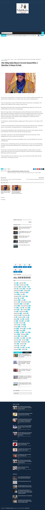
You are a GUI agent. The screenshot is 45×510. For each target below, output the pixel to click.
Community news (17, 290)
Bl (27, 286)
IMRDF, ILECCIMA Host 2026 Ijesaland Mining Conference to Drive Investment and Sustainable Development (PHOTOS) (25, 407)
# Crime (5, 168)
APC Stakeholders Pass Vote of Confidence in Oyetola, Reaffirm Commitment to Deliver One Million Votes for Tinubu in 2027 (24, 377)
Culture (15, 294)
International (16, 313)
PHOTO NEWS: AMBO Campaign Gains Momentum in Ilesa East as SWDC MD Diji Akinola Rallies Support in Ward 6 (25, 433)
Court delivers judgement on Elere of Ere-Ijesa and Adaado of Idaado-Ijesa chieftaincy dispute (25, 486)
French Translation (24, 305)
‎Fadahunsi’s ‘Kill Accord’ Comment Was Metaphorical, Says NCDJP (23, 467)
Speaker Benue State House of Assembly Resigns (25, 495)
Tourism (15, 345)
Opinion (21, 330)
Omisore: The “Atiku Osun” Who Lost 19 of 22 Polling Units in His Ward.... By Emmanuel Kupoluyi (24, 370)
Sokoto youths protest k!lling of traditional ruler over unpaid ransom (6, 192)
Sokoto (15, 59)
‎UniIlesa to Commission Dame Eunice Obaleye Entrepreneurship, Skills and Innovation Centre (25, 228)
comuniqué (26, 290)
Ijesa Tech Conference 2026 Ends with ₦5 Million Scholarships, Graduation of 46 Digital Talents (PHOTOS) (25, 427)
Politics (15, 334)
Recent (18, 352)
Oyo (20, 332)
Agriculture (16, 286)
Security (12, 59)
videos (26, 347)
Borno (15, 288)
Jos (26, 317)
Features (36, 35)
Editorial (15, 298)
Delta (22, 294)
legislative (21, 322)
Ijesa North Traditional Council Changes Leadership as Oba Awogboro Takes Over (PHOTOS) (25, 414)
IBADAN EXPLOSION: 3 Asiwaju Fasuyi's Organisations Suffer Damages (24, 236)
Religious (15, 336)
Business (20, 288)
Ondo (15, 330)
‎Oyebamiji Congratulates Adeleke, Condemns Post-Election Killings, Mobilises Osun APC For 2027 (25, 384)
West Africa (16, 349)
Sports (15, 343)
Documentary (16, 296)
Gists (15, 307)
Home (3, 59)
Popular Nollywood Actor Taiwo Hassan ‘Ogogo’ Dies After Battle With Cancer (24, 455)
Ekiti (22, 300)
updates (15, 347)
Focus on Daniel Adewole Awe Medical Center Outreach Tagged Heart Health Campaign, (24, 477)
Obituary (21, 328)
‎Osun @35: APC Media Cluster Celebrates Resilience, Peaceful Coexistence (24, 444)
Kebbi (26, 319)
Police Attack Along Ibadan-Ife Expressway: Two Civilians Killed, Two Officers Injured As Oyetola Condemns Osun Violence (25, 241)
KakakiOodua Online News (10, 508)
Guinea (21, 307)
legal (15, 322)
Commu (27, 288)
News (8, 59)
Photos (26, 332)
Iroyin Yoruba (24, 315)
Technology (22, 343)
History (15, 309)
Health (26, 307)
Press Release (23, 334)
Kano (21, 319)
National (15, 326)
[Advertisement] (22, 23)
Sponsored (16, 341)
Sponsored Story (24, 341)
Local (22, 324)
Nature (22, 326)
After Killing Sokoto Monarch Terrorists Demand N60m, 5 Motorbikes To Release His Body (17, 192)
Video (21, 347)
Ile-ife (15, 311)
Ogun (28, 328)
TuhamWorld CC (27, 508)
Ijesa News (25, 309)
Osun (15, 332)
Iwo (14, 317)
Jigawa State (20, 317)
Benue (23, 286)
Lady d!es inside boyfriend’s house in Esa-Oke (24, 481)
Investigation (16, 315)
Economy (23, 296)
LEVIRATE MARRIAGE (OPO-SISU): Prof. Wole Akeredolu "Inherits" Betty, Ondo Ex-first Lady (25, 232)
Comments (27, 352)
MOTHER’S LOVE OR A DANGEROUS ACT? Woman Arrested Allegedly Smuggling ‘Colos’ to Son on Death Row (24, 355)
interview (24, 313)
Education (16, 300)
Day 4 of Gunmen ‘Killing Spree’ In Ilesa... (24, 245)
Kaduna (15, 319)
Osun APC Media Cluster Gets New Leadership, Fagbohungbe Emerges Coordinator (24, 449)
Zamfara (23, 349)
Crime (6, 59)
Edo (21, 298)
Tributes (21, 345)
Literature (16, 324)
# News (9, 168)
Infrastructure (22, 311)
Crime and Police (23, 292)
